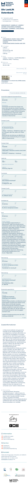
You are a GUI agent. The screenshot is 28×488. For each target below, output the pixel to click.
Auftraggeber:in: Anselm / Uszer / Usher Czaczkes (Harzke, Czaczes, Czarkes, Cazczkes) (13, 40)
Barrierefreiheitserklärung (10, 448)
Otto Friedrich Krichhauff (8, 180)
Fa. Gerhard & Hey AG (7, 127)
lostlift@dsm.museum (7, 459)
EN (26, 1)
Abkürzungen (6, 437)
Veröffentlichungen (8, 436)
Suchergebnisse (7, 21)
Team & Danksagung (8, 439)
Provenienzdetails (18, 93)
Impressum (6, 445)
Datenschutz (6, 447)
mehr (24, 117)
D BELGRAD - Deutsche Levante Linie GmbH (14, 150)
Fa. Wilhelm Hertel (7, 195)
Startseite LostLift (8, 18)
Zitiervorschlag (20, 68)
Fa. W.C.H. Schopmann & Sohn (10, 207)
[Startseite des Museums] (1, 18)
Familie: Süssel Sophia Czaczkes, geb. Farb (14, 43)
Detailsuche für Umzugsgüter (10, 19)
